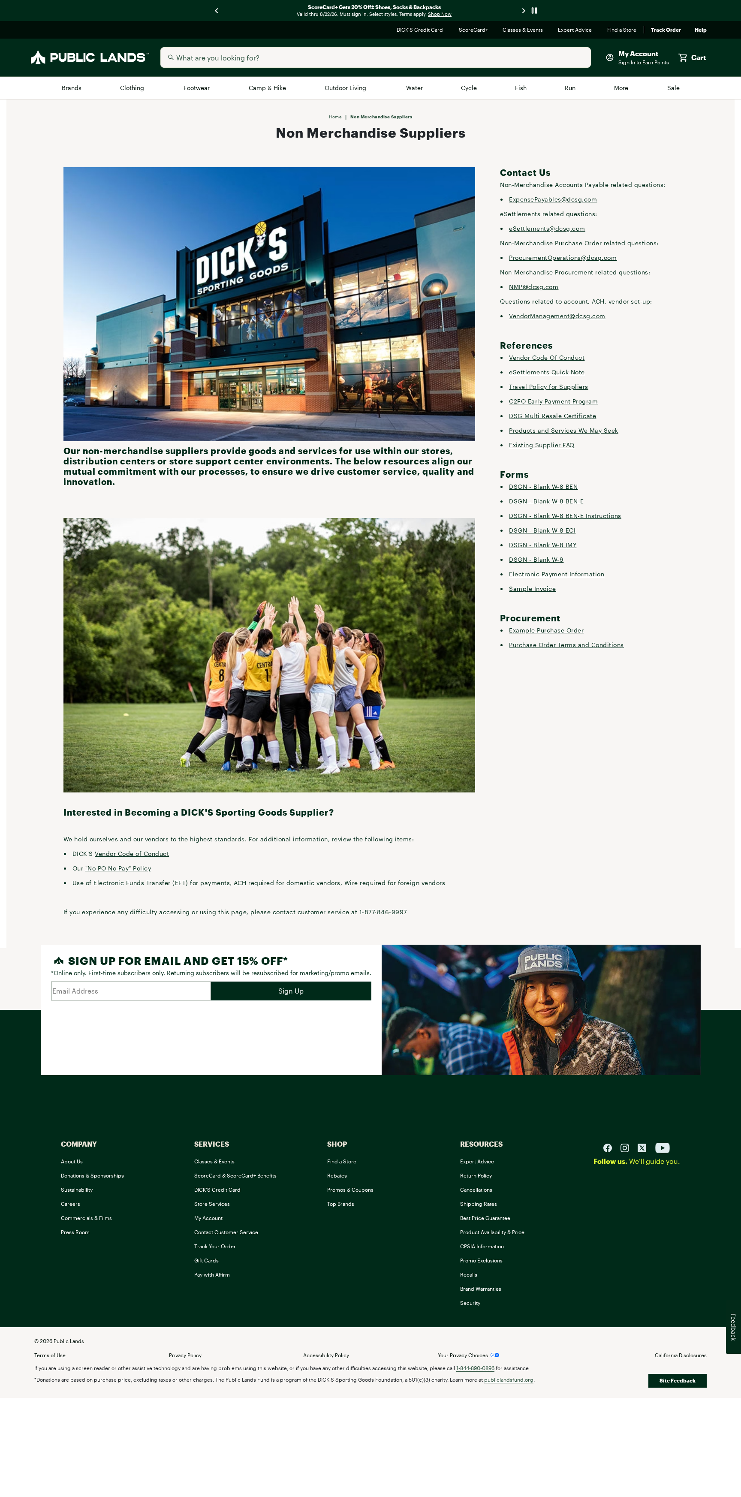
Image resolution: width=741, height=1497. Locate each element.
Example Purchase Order (546, 630)
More (622, 87)
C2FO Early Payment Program (553, 401)
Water (414, 87)
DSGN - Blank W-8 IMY (542, 544)
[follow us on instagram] (628, 1147)
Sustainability (77, 1190)
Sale (673, 87)
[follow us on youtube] (662, 1147)
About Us (72, 1161)
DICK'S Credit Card (421, 30)
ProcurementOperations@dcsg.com (563, 257)
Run (571, 87)
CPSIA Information (482, 1246)
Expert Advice (575, 30)
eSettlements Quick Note (547, 372)
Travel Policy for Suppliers (548, 386)
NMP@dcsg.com (533, 286)
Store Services (212, 1204)
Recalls (468, 1274)
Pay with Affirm (212, 1274)
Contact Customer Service (226, 1232)
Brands (72, 87)
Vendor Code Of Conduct (546, 357)
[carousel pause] (534, 10)
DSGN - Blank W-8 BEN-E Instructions (565, 515)
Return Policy (476, 1175)
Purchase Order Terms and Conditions (566, 644)
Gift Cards (206, 1260)
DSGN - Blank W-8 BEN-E (546, 501)
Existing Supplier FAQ (542, 445)
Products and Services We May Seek (563, 430)
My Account (208, 1218)
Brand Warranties (480, 1289)
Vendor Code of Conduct (132, 853)
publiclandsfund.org (508, 1380)
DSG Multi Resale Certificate (552, 415)
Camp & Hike (268, 87)
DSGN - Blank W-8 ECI (542, 530)
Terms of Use (50, 1355)
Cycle (469, 87)
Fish (521, 87)
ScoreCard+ (474, 30)
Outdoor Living (347, 87)
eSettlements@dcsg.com (547, 228)
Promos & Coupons (350, 1190)
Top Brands (340, 1204)
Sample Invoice (532, 588)
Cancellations (476, 1190)
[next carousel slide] (524, 10)
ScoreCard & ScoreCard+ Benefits (235, 1175)
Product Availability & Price (492, 1232)
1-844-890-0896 (475, 1368)
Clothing (133, 87)
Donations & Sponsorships (92, 1175)
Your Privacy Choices (463, 1355)
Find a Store (622, 30)
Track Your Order (215, 1246)
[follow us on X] (645, 1147)
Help (701, 30)
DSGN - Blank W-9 (536, 559)
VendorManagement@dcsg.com (557, 315)
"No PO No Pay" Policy (118, 868)
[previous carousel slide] (217, 10)
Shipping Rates (478, 1204)
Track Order (666, 30)
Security (470, 1303)
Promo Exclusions (481, 1260)
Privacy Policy (185, 1355)
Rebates (337, 1175)
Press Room (75, 1232)
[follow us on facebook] (611, 1147)
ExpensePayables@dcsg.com (553, 199)
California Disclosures (681, 1355)
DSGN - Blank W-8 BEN (543, 486)
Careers (70, 1204)
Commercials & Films (86, 1218)
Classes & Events (523, 30)
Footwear (197, 87)
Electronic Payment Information (556, 574)
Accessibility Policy (326, 1355)
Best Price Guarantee (485, 1218)
